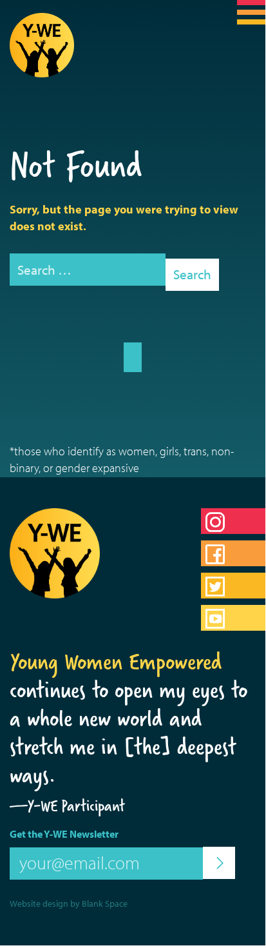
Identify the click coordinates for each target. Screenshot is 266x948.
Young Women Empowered (116, 662)
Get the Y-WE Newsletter (64, 833)
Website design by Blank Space (69, 903)
